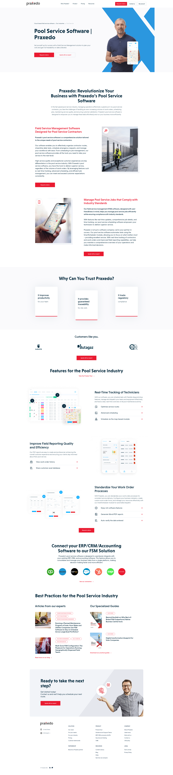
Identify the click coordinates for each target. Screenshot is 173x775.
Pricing (83, 4)
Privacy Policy (128, 752)
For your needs (72, 732)
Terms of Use (127, 749)
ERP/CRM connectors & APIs (103, 735)
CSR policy (127, 740)
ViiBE (97, 740)
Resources (91, 4)
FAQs (97, 755)
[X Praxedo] (52, 768)
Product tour (99, 729)
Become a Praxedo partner (75, 749)
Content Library (100, 749)
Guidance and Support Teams (104, 732)
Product (75, 4)
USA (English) (46, 733)
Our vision (71, 729)
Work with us (127, 735)
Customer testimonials (74, 740)
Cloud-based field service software (44, 23)
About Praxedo (128, 729)
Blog (97, 752)
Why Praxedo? (65, 4)
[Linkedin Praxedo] (50, 768)
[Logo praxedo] (54, 724)
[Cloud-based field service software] (33, 4)
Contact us (127, 738)
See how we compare (102, 758)
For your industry (73, 735)
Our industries (60, 23)
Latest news (127, 732)
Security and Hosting (101, 738)
